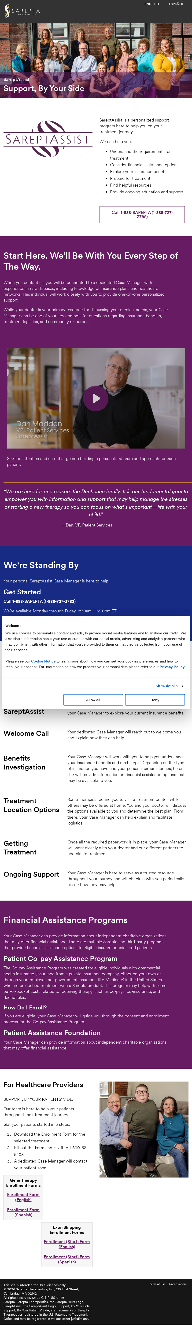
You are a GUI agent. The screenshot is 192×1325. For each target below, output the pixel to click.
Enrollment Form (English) (23, 1197)
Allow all (93, 700)
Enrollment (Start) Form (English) (67, 1244)
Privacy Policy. (172, 667)
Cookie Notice (43, 661)
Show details (166, 686)
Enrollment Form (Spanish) (23, 1212)
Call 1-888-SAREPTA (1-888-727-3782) (142, 214)
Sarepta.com (178, 1284)
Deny (155, 700)
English (151, 4)
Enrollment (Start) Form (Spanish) (67, 1259)
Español (176, 4)
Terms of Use (157, 1284)
